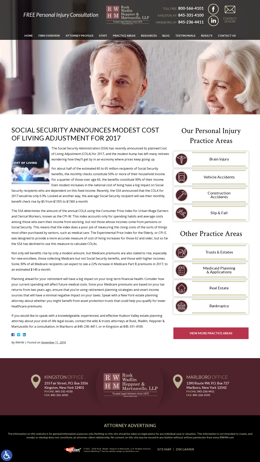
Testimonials (185, 35)
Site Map (164, 449)
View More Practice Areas (211, 333)
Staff (103, 35)
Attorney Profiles (79, 35)
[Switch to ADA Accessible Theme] (6, 455)
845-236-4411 (191, 22)
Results (206, 35)
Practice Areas (124, 35)
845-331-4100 (191, 15)
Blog (166, 35)
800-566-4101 (191, 8)
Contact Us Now (230, 20)
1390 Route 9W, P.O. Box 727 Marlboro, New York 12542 (207, 385)
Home (28, 35)
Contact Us (227, 35)
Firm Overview (49, 35)
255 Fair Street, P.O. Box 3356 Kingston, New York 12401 (66, 385)
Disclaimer (185, 449)
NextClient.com (132, 451)
